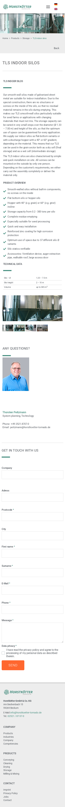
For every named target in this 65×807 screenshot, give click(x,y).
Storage (26, 38)
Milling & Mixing (11, 773)
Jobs (5, 796)
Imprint (7, 789)
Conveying (8, 759)
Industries (8, 737)
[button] (48, 7)
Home (5, 38)
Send (13, 665)
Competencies (10, 743)
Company (9, 726)
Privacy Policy (10, 793)
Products (15, 38)
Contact (9, 783)
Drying (6, 766)
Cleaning (7, 763)
